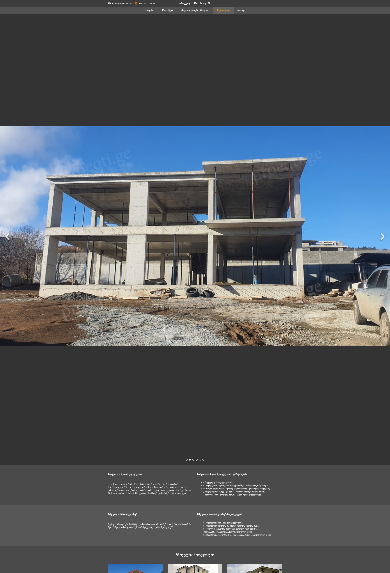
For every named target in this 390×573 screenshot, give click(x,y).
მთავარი (149, 10)
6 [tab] (203, 460)
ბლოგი (241, 10)
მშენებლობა (223, 10)
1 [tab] (187, 460)
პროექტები (168, 10)
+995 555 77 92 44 (146, 3)
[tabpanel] (195, 236)
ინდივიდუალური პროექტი (195, 10)
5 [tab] (200, 460)
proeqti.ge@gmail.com (122, 3)
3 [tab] (193, 460)
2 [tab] (190, 460)
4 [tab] (197, 460)
